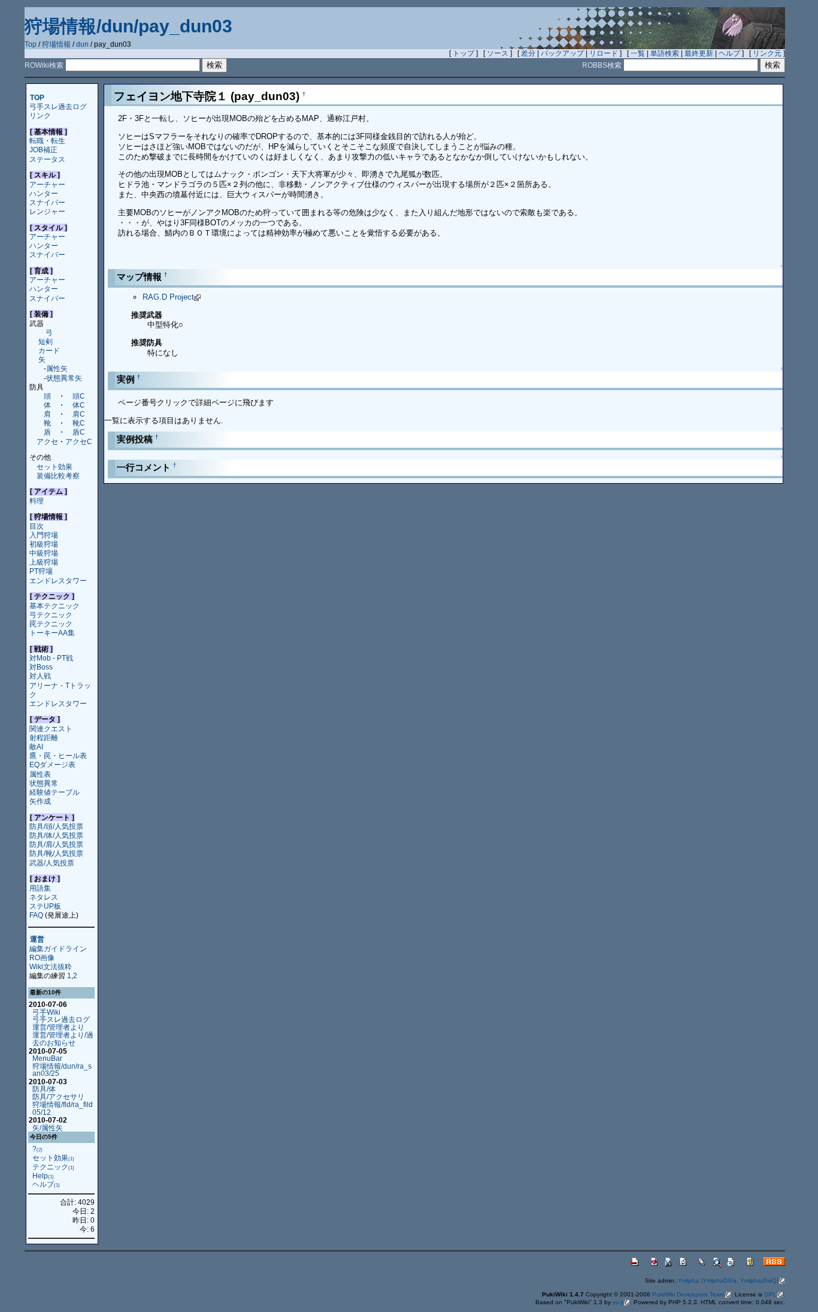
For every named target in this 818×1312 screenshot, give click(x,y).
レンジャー (47, 211)
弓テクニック (50, 615)
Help (43, 1176)
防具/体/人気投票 (56, 835)
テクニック (53, 1167)
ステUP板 (45, 906)
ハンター (43, 193)
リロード (603, 53)
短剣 (45, 341)
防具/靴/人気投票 (56, 853)
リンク (40, 115)
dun (82, 44)
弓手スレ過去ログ (58, 106)
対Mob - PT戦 (51, 658)
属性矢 (57, 368)
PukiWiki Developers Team (688, 1294)
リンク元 (767, 53)
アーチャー (47, 184)
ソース (497, 53)
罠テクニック (50, 624)
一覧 (638, 53)
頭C (78, 396)
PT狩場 (41, 571)
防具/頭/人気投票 (56, 826)
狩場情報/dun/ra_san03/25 (62, 1070)
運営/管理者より (58, 1027)
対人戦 (40, 676)
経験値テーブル (54, 792)
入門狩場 (43, 535)
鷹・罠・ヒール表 (58, 755)
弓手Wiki (46, 1012)
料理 (36, 501)
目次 (36, 526)
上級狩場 (43, 562)
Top (31, 44)
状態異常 (43, 783)
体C (78, 405)
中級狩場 (43, 553)
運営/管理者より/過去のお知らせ (62, 1038)
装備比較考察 (58, 475)
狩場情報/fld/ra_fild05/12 (62, 1108)
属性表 (40, 774)
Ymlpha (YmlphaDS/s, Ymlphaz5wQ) (728, 1280)
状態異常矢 (64, 378)
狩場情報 (56, 44)
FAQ (36, 915)
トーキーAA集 (52, 633)
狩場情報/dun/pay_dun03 (128, 26)
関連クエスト (50, 728)
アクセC (78, 441)
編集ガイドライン (58, 948)
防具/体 (44, 1089)
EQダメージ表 (52, 764)
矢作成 (40, 801)
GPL (770, 1294)
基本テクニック (54, 606)
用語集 (40, 888)
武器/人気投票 (51, 863)
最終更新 (698, 53)
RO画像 (41, 957)
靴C (78, 423)
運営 (37, 939)
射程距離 (43, 737)
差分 (528, 53)
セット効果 (54, 466)
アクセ (47, 441)
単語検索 (664, 53)
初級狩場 (43, 544)
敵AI (36, 746)
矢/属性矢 (47, 1128)
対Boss (41, 667)
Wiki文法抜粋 (50, 966)
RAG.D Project (168, 296)
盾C (78, 432)
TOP (37, 97)
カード (49, 350)
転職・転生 (47, 140)
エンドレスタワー (58, 580)
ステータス (47, 159)
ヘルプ (729, 53)
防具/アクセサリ (58, 1096)
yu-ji (618, 1302)
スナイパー (47, 202)
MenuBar (47, 1058)
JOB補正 (43, 149)
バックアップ (562, 53)
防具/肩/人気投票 (56, 844)
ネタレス (43, 897)
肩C (78, 414)
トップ (463, 53)
